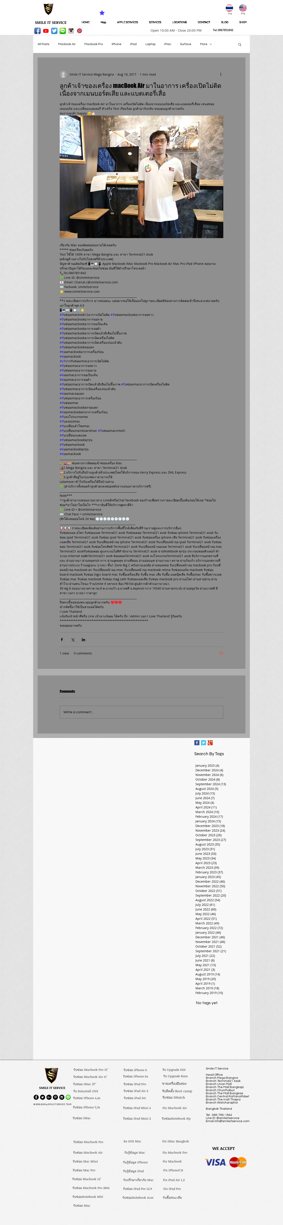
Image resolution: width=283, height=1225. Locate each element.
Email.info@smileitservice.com (228, 1121)
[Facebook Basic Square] (196, 742)
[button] (175, 30)
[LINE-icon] (62, 31)
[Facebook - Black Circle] (36, 1097)
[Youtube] (46, 31)
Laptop (150, 44)
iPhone (116, 44)
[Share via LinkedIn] (83, 639)
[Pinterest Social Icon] (79, 31)
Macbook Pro (93, 44)
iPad (133, 44)
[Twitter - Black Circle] (42, 1097)
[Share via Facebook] (62, 639)
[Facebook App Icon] (37, 31)
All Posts (43, 44)
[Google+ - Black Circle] (49, 1097)
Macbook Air (67, 44)
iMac (167, 44)
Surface (185, 44)
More (203, 44)
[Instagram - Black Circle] (61, 1097)
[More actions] (220, 74)
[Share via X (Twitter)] (73, 639)
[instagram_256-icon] (71, 31)
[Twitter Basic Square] (203, 742)
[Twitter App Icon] (54, 31)
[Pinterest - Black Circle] (55, 1097)
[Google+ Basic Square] (210, 742)
